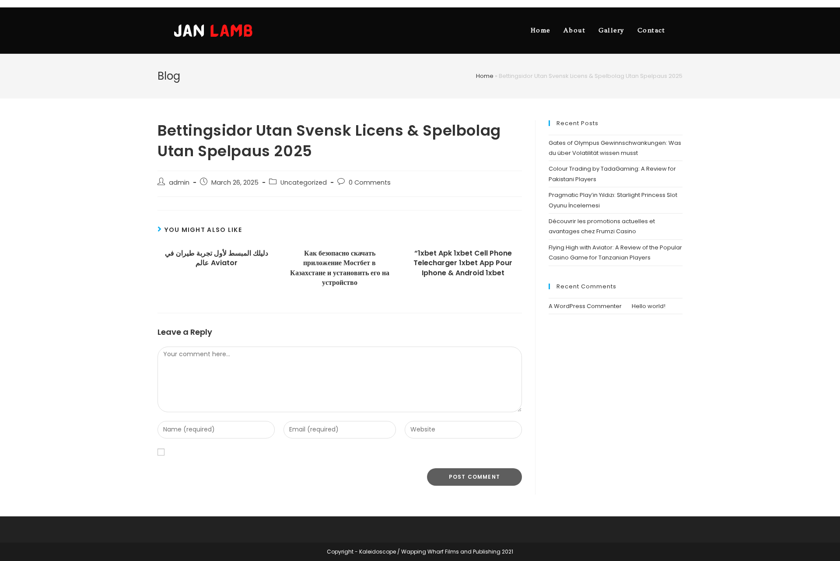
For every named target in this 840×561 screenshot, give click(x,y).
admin (179, 182)
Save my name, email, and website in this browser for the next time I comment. (293, 452)
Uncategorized (303, 182)
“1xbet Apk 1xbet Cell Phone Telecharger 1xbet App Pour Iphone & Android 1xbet (462, 263)
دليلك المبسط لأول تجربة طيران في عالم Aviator (216, 258)
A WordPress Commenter (585, 306)
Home (485, 76)
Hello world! (648, 306)
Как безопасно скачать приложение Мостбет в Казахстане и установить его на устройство (339, 268)
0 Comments (370, 182)
